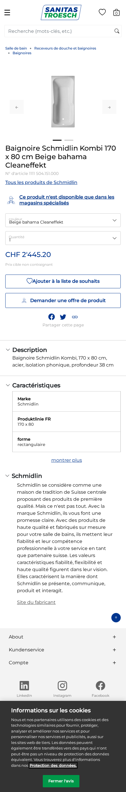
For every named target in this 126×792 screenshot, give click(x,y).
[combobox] (63, 31)
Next (109, 107)
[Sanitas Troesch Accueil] (61, 12)
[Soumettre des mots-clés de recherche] (117, 31)
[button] (75, 317)
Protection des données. (53, 765)
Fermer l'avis (61, 781)
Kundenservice (26, 650)
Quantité (16, 237)
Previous (17, 107)
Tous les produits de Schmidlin (41, 182)
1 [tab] (57, 140)
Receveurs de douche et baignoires (65, 48)
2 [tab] (68, 140)
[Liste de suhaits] (102, 13)
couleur (15, 219)
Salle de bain (16, 48)
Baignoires (22, 53)
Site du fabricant (36, 602)
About (16, 637)
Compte (18, 662)
